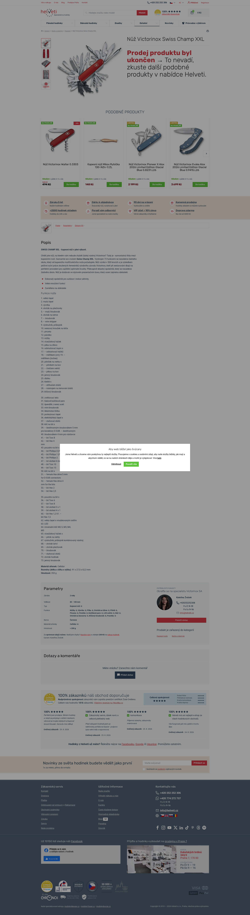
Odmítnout (116, 464)
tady (159, 458)
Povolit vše (131, 464)
